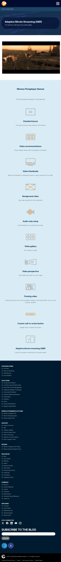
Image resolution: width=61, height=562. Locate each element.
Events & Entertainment (9, 403)
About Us (6, 484)
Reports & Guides (8, 465)
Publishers (6, 399)
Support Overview (8, 425)
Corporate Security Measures (11, 496)
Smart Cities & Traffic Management (13, 387)
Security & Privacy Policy (8, 560)
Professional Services (9, 470)
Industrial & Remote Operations (12, 394)
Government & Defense (10, 392)
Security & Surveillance (10, 382)
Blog (5, 456)
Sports (5, 401)
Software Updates (8, 430)
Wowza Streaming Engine (10, 415)
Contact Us (6, 498)
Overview (6, 368)
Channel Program (8, 513)
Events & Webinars (8, 487)
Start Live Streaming (9, 370)
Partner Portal (7, 515)
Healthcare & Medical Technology (12, 389)
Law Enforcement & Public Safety (12, 385)
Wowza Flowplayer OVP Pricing (12, 446)
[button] (31, 57)
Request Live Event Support (11, 437)
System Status (38, 560)
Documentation (7, 375)
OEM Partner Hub (8, 510)
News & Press (7, 494)
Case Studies (7, 458)
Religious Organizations (10, 406)
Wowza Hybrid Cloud (9, 418)
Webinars (6, 461)
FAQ (5, 427)
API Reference (7, 373)
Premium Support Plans (10, 432)
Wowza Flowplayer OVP (10, 413)
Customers (6, 491)
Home (3, 9)
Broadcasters (7, 396)
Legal (18, 560)
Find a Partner (7, 508)
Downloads (6, 472)
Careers (6, 489)
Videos (5, 463)
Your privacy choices (27, 560)
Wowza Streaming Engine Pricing (12, 449)
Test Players (7, 475)
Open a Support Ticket (9, 439)
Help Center (7, 468)
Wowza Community (9, 434)
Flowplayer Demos (8, 477)
